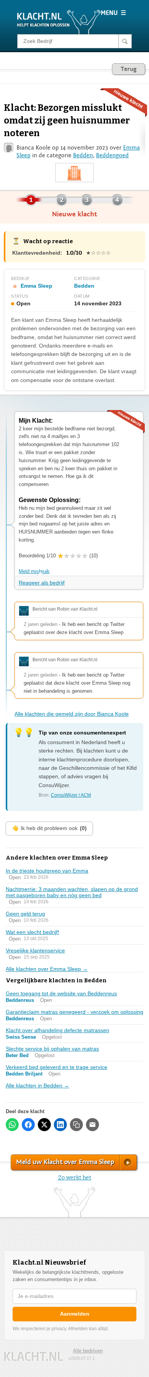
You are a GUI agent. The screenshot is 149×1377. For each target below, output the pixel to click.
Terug (128, 69)
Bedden (83, 155)
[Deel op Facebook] (28, 1124)
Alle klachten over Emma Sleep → (47, 969)
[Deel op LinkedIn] (60, 1124)
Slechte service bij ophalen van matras (52, 1049)
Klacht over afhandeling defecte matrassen (57, 1030)
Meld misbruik (34, 571)
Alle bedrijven (88, 1351)
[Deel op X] (44, 1124)
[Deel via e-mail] (92, 1124)
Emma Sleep (36, 286)
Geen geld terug (25, 914)
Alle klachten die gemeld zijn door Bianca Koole (72, 714)
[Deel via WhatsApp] (12, 1124)
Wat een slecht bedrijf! (32, 932)
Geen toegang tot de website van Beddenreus (61, 993)
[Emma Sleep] (74, 173)
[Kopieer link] (76, 1124)
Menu (113, 12)
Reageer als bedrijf (42, 583)
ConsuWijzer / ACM (71, 795)
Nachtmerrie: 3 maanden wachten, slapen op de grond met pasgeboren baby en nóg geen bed (72, 892)
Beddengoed (112, 155)
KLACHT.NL (33, 1356)
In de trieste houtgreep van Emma (47, 871)
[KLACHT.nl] (59, 21)
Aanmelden (74, 1314)
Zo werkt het (74, 1177)
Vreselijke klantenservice (35, 950)
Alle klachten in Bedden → (37, 1085)
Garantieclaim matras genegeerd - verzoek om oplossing (74, 1012)
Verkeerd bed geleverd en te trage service (56, 1067)
